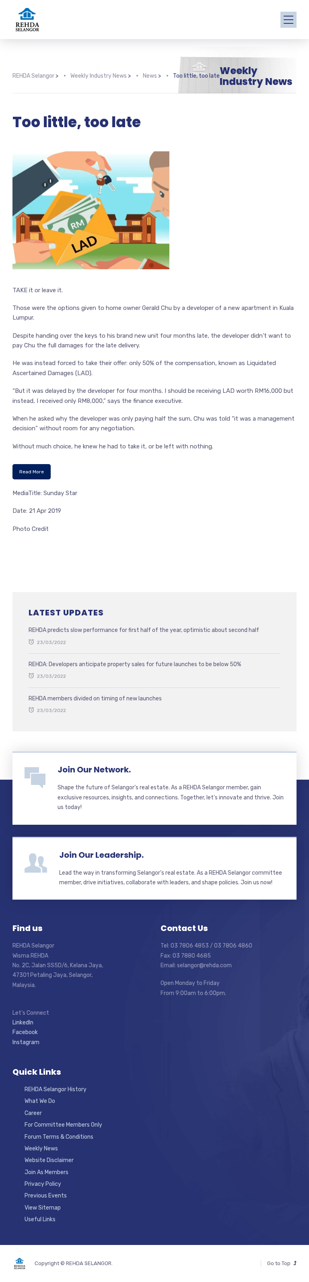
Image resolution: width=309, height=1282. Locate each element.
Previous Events (46, 1195)
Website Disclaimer (49, 1160)
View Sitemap (43, 1207)
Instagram (25, 1042)
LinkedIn (22, 1022)
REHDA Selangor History (56, 1089)
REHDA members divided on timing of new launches (95, 698)
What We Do (40, 1101)
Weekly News (41, 1148)
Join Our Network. (94, 769)
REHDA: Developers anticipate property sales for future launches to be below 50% (135, 664)
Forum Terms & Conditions (59, 1136)
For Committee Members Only (63, 1124)
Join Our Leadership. (101, 855)
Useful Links (40, 1219)
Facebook (25, 1032)
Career (33, 1113)
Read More (31, 472)
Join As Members (46, 1172)
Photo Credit (30, 529)
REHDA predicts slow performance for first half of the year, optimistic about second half (144, 630)
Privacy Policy (43, 1184)
